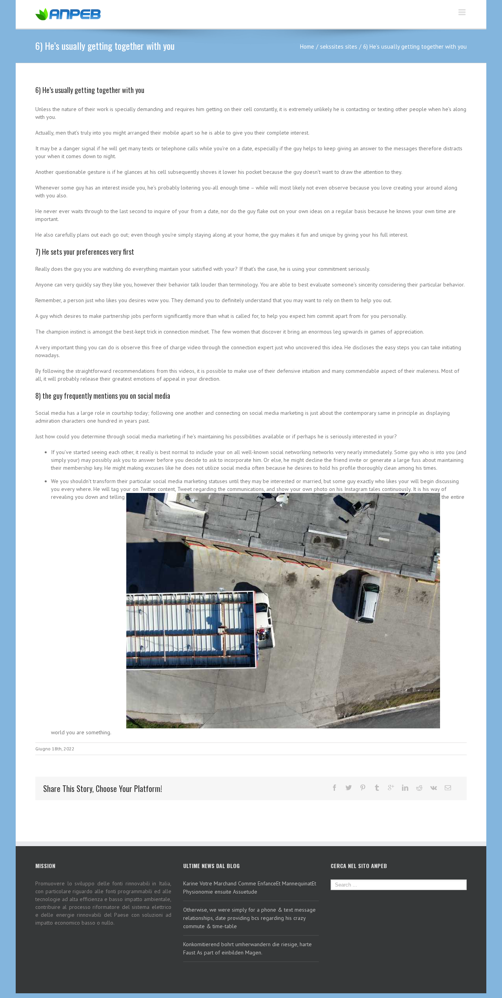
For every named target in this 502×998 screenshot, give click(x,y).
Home (307, 46)
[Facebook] (334, 788)
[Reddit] (419, 788)
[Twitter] (349, 788)
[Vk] (433, 788)
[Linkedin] (405, 788)
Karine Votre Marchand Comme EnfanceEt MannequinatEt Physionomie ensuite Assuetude (249, 887)
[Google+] (391, 788)
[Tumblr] (377, 788)
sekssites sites (338, 46)
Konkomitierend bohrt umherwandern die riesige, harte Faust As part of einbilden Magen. (247, 948)
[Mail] (448, 788)
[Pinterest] (363, 788)
